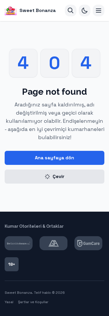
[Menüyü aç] (98, 10)
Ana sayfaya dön (54, 158)
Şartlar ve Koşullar (33, 302)
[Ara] (70, 10)
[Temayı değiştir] (84, 10)
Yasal (9, 302)
